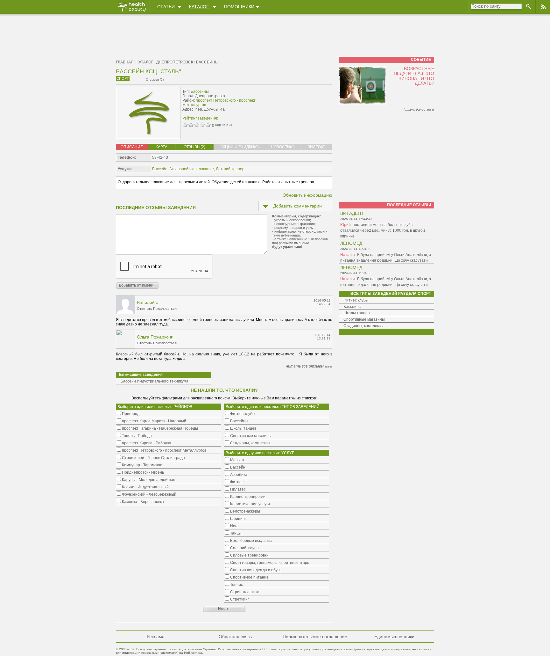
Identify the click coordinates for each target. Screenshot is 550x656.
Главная (125, 62)
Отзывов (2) (155, 79)
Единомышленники (394, 636)
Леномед (351, 243)
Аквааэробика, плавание (191, 169)
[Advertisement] (292, 101)
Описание (132, 147)
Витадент (352, 213)
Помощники (239, 6)
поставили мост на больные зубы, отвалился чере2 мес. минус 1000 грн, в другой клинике (382, 230)
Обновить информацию (307, 195)
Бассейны (207, 62)
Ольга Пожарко (153, 336)
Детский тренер (230, 169)
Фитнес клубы (356, 300)
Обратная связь (235, 636)
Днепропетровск (174, 62)
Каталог (199, 6)
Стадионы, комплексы (363, 326)
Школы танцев (356, 313)
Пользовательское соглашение (315, 636)
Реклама (156, 636)
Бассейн (159, 169)
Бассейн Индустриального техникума (154, 381)
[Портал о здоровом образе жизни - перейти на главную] (131, 12)
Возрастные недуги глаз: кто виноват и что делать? (414, 76)
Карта (161, 147)
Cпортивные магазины (364, 319)
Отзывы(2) (194, 147)
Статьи (166, 6)
